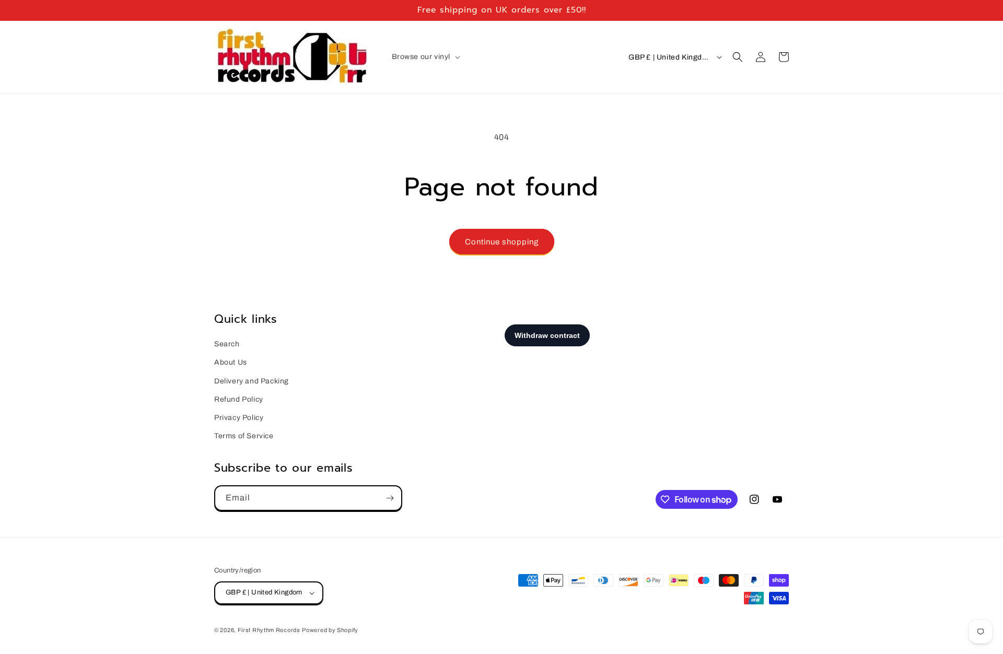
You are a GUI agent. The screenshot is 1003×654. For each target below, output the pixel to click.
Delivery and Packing (251, 381)
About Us (230, 362)
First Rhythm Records (269, 630)
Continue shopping (502, 242)
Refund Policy (238, 399)
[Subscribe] (389, 498)
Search (227, 344)
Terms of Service (244, 436)
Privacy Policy (238, 418)
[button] (425, 57)
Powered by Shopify (330, 630)
